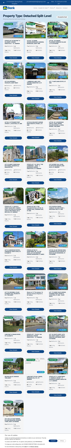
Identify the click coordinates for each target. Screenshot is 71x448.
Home (35, 8)
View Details (13, 58)
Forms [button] (52, 8)
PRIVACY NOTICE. (34, 446)
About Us (59, 8)
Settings (62, 440)
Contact (65, 8)
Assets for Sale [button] (42, 8)
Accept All (53, 440)
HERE (25, 446)
